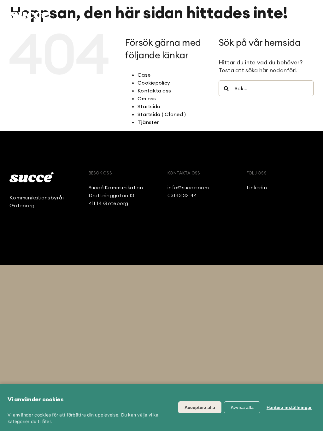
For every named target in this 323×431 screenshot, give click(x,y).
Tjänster (148, 122)
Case (144, 75)
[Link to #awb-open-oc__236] (310, 14)
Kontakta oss (154, 90)
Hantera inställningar (289, 407)
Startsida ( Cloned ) (162, 114)
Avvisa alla (242, 407)
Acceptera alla (200, 407)
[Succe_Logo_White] (31, 175)
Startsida (149, 106)
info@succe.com (188, 187)
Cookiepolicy (154, 83)
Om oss (147, 98)
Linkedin (257, 187)
